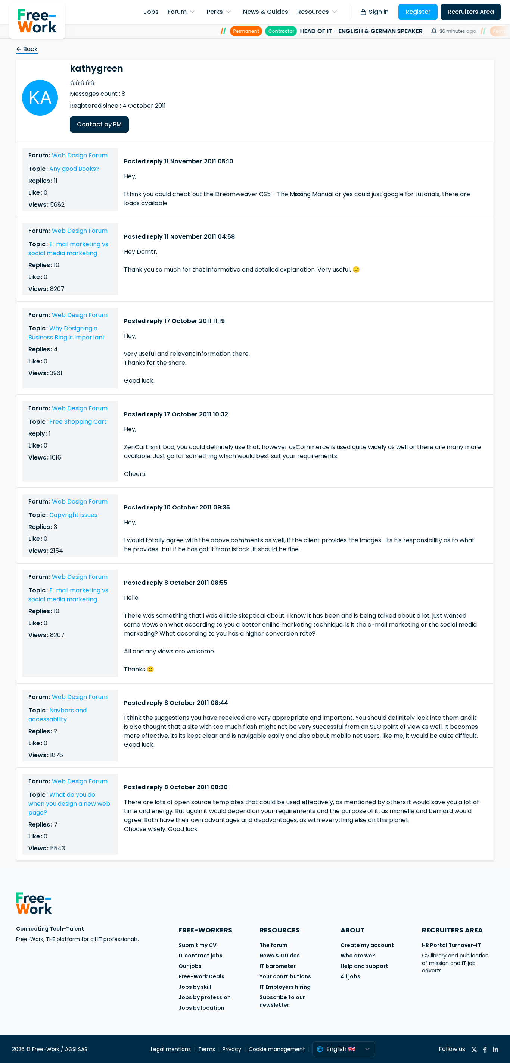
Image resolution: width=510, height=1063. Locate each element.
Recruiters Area (471, 11)
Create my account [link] (367, 945)
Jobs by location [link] (201, 1008)
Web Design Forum (80, 155)
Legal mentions (171, 1049)
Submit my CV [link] (197, 945)
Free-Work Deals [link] (201, 976)
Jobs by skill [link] (194, 987)
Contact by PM (99, 124)
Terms (206, 1049)
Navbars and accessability (57, 715)
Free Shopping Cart (78, 421)
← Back (27, 49)
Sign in (379, 11)
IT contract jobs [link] (200, 955)
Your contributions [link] (285, 976)
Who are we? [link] (357, 955)
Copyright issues (73, 515)
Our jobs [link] (190, 966)
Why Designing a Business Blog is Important (66, 333)
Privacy (232, 1049)
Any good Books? (74, 168)
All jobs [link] (350, 976)
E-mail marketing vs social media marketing (68, 248)
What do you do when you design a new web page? (69, 803)
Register (417, 11)
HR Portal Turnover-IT (451, 945)
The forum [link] (273, 945)
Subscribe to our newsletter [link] (282, 1001)
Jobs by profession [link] (204, 997)
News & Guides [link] (279, 955)
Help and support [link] (364, 966)
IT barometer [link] (277, 966)
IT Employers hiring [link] (285, 987)
